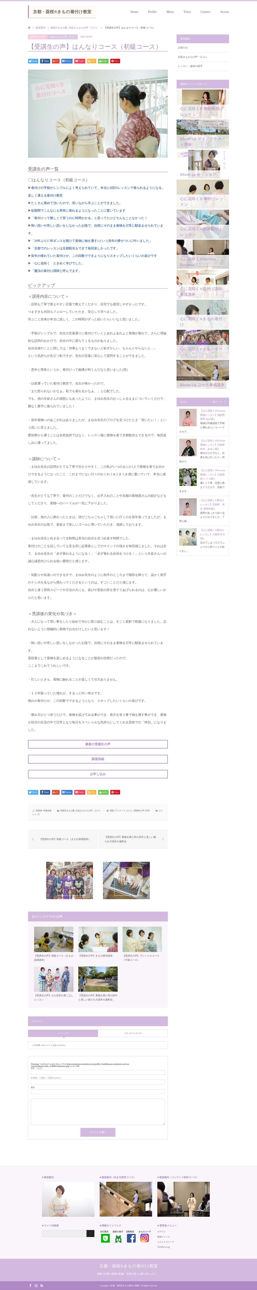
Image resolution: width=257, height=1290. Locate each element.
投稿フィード (163, 1237)
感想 (112, 810)
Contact (205, 11)
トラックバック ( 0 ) (133, 1033)
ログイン (161, 1231)
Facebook (30, 1285)
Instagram (36, 1285)
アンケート (120, 810)
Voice (187, 11)
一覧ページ (217, 402)
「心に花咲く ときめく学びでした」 (58, 263)
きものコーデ (144, 1231)
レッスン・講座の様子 (190, 66)
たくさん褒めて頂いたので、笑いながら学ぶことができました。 (76, 203)
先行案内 (104, 1231)
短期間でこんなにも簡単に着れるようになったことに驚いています (78, 210)
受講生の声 (139, 810)
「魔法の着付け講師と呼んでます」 (58, 271)
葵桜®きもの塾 (38, 37)
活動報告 (130, 1231)
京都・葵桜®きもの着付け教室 (62, 11)
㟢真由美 (47, 810)
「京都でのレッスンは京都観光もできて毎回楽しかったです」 (75, 248)
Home (134, 11)
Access (224, 11)
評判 (147, 810)
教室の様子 (118, 1231)
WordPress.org (163, 1247)
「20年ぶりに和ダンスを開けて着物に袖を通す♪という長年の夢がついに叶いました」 (91, 241)
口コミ (130, 810)
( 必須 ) (37, 1068)
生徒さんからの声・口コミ (62, 37)
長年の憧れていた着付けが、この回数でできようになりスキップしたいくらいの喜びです (94, 256)
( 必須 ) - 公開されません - (46, 1078)
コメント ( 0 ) (63, 1033)
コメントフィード (165, 1242)
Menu (170, 11)
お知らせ (183, 47)
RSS (42, 1285)
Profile (152, 11)
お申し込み (98, 774)
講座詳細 (98, 759)
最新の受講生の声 (97, 744)
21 (39, 814)
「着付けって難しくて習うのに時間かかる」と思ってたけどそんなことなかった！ (89, 218)
